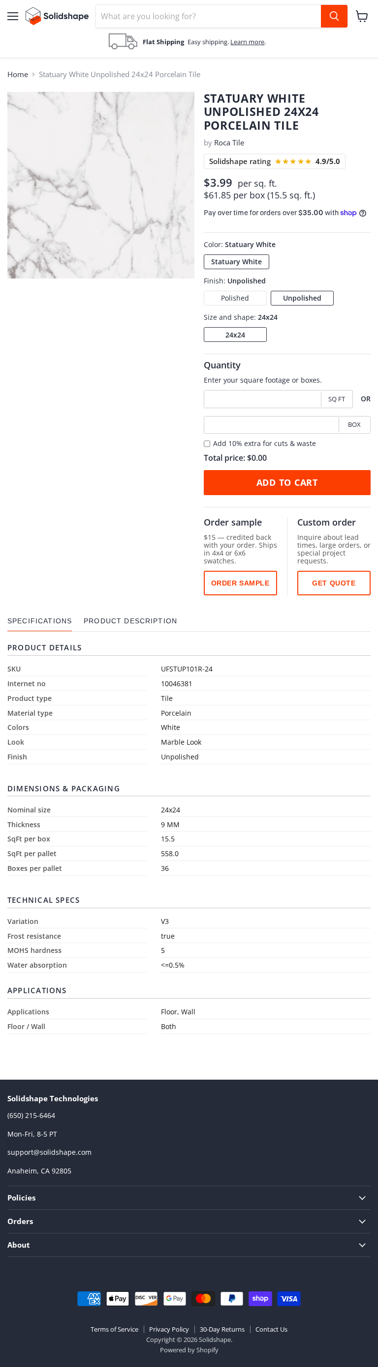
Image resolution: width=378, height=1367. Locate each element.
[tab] (39, 621)
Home (17, 74)
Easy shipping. (209, 41)
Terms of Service (114, 1329)
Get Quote (333, 583)
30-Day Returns (222, 1329)
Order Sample (240, 583)
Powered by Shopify (189, 1349)
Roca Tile (229, 142)
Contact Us (271, 1329)
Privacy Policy (169, 1329)
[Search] (334, 16)
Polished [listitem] (235, 298)
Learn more (247, 41)
